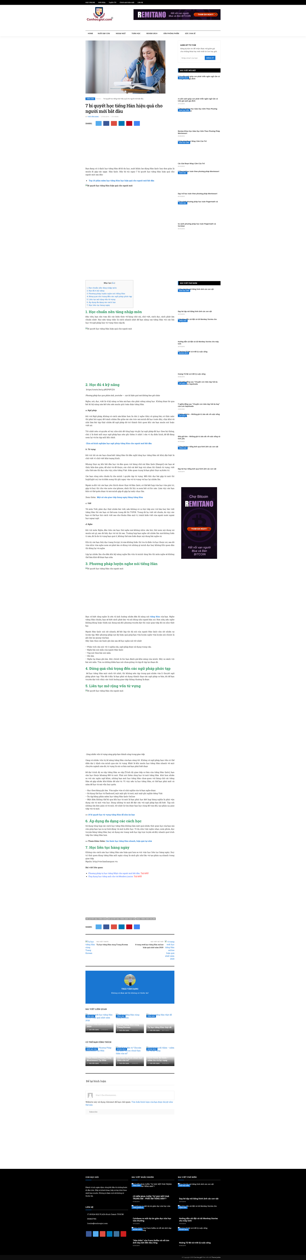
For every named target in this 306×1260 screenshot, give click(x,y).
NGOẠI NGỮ (121, 33)
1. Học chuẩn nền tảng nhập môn (102, 288)
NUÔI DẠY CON (104, 33)
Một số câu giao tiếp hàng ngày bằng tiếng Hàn (120, 497)
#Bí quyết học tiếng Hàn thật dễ (121, 919)
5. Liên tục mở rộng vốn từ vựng (101, 299)
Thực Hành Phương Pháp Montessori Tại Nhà (99, 1058)
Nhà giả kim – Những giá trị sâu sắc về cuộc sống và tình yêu (199, 437)
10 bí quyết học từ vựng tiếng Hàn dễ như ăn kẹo (111, 814)
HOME (90, 33)
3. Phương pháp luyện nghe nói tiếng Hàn (106, 293)
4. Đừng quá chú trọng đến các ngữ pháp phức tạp (109, 296)
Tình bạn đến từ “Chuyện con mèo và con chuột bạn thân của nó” (129, 1057)
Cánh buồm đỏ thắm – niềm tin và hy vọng (158, 1058)
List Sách (182, 383)
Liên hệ (140, 2)
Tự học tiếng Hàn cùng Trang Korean (112, 944)
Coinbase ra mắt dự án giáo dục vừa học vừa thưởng (152, 1219)
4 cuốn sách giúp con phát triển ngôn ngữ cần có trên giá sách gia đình (198, 100)
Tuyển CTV (112, 2)
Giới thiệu (101, 2)
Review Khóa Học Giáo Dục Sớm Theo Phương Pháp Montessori (199, 132)
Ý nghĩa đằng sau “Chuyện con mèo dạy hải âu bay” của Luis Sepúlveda (199, 405)
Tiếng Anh (182, 321)
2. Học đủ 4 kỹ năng (95, 290)
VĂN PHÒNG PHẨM (171, 33)
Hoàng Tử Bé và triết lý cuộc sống (191, 374)
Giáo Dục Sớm (184, 110)
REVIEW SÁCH (151, 33)
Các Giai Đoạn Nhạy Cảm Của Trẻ (191, 163)
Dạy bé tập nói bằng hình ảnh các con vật (195, 311)
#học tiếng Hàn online (146, 919)
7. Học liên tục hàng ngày (98, 305)
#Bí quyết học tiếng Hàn (96, 919)
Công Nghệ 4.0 (138, 1207)
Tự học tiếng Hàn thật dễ (159, 1027)
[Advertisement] (129, 147)
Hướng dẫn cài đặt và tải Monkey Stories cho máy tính (198, 342)
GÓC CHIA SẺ (190, 33)
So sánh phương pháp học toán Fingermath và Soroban (197, 225)
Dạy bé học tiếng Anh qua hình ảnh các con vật (197, 469)
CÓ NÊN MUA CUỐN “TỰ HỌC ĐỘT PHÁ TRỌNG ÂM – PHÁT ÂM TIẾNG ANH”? (151, 1197)
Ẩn (113, 283)
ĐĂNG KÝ (210, 58)
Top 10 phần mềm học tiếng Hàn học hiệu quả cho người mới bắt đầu (121, 180)
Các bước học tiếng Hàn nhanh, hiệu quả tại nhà (129, 841)
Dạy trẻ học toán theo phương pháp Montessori (197, 193)
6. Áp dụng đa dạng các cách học (101, 302)
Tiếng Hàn (90, 99)
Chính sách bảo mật (127, 2)
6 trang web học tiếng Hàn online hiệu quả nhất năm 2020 (99, 1024)
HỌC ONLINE (90, 2)
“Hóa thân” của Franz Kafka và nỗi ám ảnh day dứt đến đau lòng (151, 1241)
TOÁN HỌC (136, 33)
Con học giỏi (198, 1257)
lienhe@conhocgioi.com (97, 1223)
